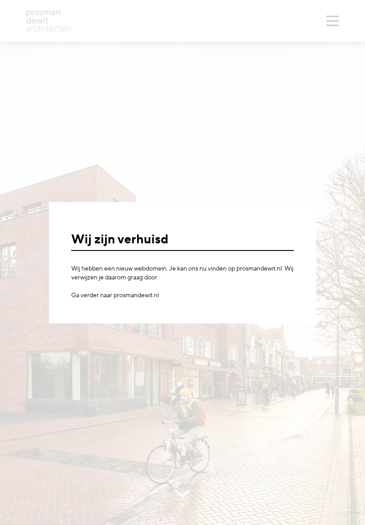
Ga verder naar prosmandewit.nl (115, 295)
